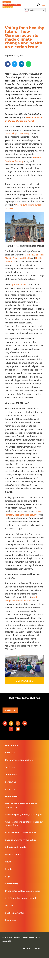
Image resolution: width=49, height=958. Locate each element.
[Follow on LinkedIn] (24, 723)
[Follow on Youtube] (18, 729)
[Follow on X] (11, 723)
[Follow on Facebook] (18, 723)
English (31, 10)
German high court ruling (17, 133)
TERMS (37, 948)
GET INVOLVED (24, 680)
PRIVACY (27, 948)
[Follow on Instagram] (11, 729)
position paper (19, 284)
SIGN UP (10, 710)
